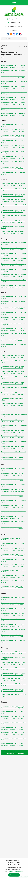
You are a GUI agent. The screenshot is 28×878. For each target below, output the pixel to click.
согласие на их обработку (16, 871)
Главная (3, 45)
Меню (14, 2)
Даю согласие (14, 875)
